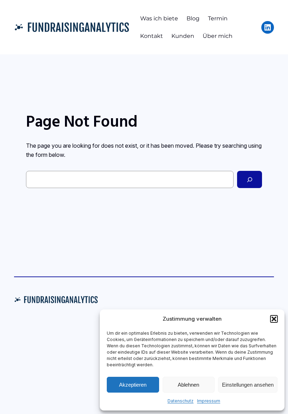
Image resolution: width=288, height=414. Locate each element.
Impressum (208, 400)
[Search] (249, 179)
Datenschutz (181, 400)
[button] (273, 318)
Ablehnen (188, 385)
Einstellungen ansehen (248, 385)
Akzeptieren (132, 385)
